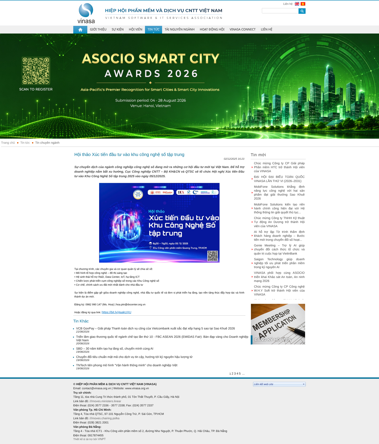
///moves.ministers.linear (105, 401)
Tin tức (25, 142)
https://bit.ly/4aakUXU (116, 312)
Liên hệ (288, 3)
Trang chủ (8, 142)
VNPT (102, 439)
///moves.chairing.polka (104, 418)
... (243, 373)
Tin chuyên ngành (47, 142)
